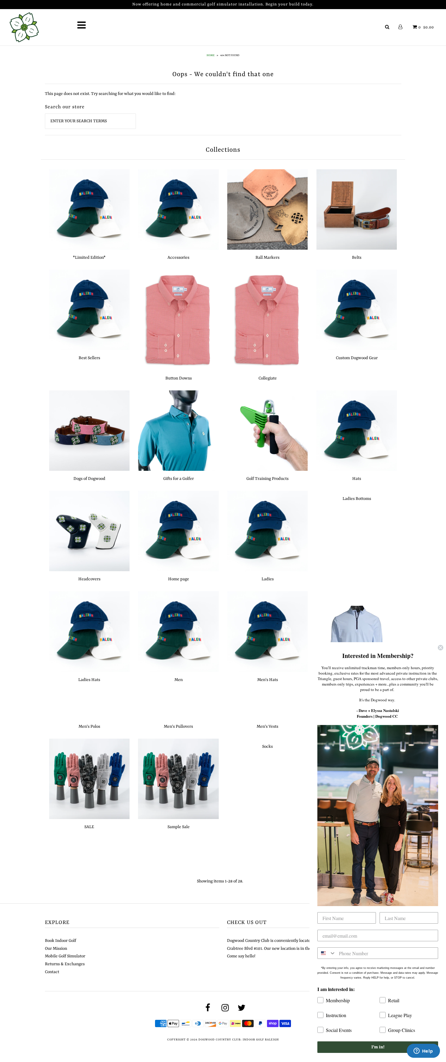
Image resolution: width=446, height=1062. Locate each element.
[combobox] (327, 953)
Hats (356, 478)
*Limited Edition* (89, 257)
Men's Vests (267, 726)
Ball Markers (267, 257)
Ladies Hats (89, 679)
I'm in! (377, 1047)
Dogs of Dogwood (89, 478)
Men (178, 679)
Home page (178, 579)
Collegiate (267, 378)
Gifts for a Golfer (178, 478)
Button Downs (178, 378)
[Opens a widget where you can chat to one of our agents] (423, 1051)
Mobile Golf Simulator (65, 956)
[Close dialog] (441, 648)
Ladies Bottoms (357, 498)
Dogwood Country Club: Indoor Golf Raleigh (238, 1039)
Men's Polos (89, 726)
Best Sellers (89, 358)
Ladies (268, 579)
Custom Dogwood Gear (357, 358)
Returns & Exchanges (65, 964)
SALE (89, 826)
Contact (52, 971)
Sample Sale (178, 826)
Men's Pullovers (178, 726)
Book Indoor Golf (60, 940)
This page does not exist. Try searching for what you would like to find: (110, 93)
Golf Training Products (267, 478)
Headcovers (89, 579)
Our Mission (56, 948)
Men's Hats (267, 679)
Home (211, 55)
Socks (267, 746)
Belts (356, 257)
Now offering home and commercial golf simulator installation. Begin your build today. (222, 4)
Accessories (178, 257)
